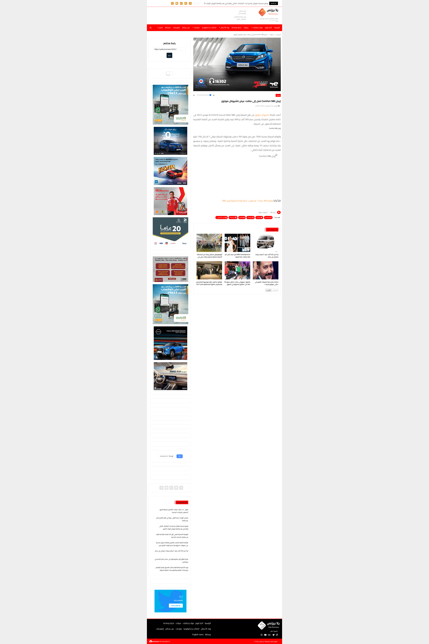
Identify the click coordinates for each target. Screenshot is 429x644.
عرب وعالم (186, 27)
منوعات (179, 629)
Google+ (249, 217)
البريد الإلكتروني (221, 217)
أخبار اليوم (268, 27)
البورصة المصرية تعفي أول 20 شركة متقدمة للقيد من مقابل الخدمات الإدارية (172, 536)
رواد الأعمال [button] (224, 27)
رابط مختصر (169, 43)
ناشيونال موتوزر (262, 115)
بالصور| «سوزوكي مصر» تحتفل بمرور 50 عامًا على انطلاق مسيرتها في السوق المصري (237, 283)
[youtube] (177, 3)
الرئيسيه (278, 34)
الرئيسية (208, 623)
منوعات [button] (196, 27)
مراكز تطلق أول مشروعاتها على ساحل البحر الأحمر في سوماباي (171, 560)
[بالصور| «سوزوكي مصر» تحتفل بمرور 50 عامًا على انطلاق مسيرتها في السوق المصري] (237, 270)
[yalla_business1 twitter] (185, 3)
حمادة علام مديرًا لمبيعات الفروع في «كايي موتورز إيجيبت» (266, 283)
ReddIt (241, 217)
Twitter (259, 217)
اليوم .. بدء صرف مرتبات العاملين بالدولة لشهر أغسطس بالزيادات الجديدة (174, 511)
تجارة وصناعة (236, 27)
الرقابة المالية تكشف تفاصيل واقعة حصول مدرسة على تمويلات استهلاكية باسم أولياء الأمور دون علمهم (172, 545)
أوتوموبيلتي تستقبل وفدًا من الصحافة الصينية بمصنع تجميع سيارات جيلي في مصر (209, 256)
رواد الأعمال (206, 629)
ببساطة (167, 27)
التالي (269, 290)
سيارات (246, 27)
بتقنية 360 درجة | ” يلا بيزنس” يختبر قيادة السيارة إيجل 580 (247, 201)
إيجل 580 (272, 212)
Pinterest (232, 217)
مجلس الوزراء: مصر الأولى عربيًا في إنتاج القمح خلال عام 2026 (172, 519)
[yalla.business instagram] (172, 3)
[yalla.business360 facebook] (190, 3)
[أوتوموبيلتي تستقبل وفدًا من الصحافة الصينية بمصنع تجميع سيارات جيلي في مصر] (209, 243)
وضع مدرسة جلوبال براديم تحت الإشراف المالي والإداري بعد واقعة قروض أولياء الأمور (173, 527)
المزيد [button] (160, 27)
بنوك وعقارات (188, 623)
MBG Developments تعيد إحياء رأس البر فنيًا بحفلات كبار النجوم (237, 255)
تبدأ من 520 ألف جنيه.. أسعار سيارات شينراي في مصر (266, 255)
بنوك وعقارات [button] (257, 27)
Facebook (268, 217)
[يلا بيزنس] (269, 12)
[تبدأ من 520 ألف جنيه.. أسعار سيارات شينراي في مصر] (265, 243)
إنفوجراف (176, 27)
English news (197, 634)
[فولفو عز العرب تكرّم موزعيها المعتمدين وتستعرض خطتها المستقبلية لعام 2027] (209, 270)
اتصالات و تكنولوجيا (209, 27)
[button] (194, 3)
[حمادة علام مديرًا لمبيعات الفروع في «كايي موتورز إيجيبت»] (265, 270)
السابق (275, 290)
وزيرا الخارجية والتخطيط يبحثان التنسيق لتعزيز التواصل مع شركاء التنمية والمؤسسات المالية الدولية (172, 569)
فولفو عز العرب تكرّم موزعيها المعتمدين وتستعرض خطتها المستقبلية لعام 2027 (209, 283)
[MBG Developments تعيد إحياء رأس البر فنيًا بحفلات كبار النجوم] (237, 243)
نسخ (169, 55)
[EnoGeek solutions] (154, 641)
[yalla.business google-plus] (181, 3)
